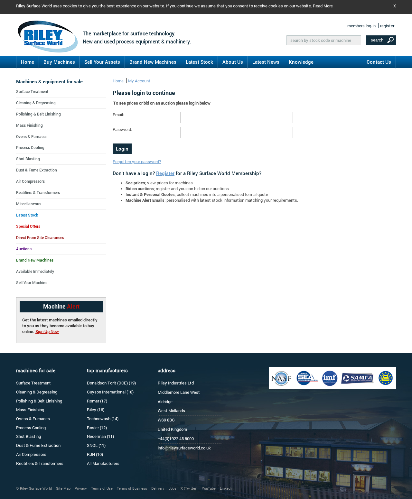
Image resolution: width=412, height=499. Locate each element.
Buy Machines (59, 62)
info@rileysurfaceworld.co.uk (184, 447)
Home (27, 62)
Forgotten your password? (137, 161)
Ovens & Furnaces (31, 136)
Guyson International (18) (110, 391)
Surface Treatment (32, 91)
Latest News (265, 62)
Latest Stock (199, 62)
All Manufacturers (103, 463)
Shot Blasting (28, 158)
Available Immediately (35, 271)
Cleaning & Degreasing (36, 102)
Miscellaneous (28, 203)
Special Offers (28, 226)
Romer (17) (97, 400)
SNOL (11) (96, 445)
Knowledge (301, 62)
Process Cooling (30, 147)
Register (165, 173)
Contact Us (379, 62)
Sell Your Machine (31, 282)
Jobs (172, 488)
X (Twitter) (189, 488)
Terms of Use (102, 488)
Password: (122, 129)
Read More (323, 5)
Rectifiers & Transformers (38, 192)
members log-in (361, 25)
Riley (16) (95, 409)
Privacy (81, 488)
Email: (118, 114)
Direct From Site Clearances (40, 237)
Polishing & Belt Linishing (38, 113)
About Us (232, 62)
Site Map (63, 488)
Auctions (24, 248)
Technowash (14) (102, 418)
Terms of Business (132, 488)
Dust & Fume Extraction (36, 169)
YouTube (209, 488)
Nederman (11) (100, 436)
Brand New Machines (152, 62)
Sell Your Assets (102, 62)
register (387, 25)
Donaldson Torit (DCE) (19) (111, 382)
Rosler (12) (97, 427)
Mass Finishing (29, 125)
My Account (139, 80)
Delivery (157, 488)
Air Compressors (30, 181)
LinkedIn (226, 488)
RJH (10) (95, 454)
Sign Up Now (47, 331)
